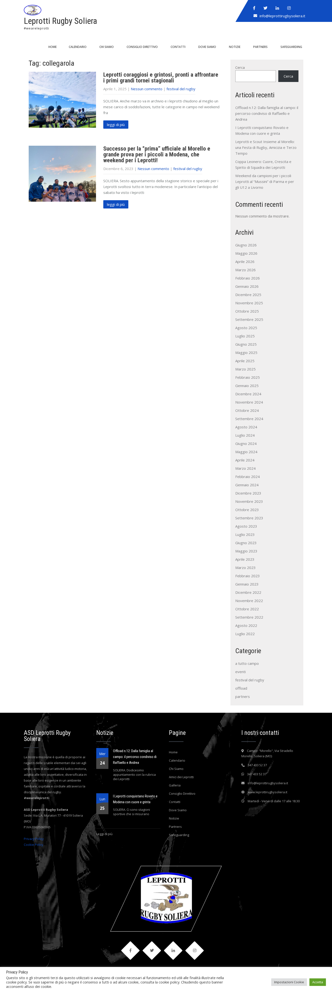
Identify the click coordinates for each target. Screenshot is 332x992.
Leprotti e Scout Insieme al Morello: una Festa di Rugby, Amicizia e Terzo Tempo (266, 147)
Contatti (178, 47)
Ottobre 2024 (247, 410)
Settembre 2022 (249, 617)
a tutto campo (247, 663)
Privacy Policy (34, 839)
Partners (260, 47)
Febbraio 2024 (247, 476)
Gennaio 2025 (247, 385)
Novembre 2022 (249, 600)
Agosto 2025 (246, 327)
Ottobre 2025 (247, 311)
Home (52, 47)
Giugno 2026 (246, 245)
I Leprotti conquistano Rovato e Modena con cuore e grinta (135, 799)
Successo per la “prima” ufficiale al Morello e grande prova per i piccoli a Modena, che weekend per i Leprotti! (156, 154)
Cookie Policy (33, 844)
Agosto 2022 (246, 625)
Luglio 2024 (245, 435)
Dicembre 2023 (248, 493)
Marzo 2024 (245, 468)
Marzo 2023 (245, 567)
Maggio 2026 (246, 253)
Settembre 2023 (249, 517)
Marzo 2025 (245, 369)
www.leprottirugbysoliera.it (267, 792)
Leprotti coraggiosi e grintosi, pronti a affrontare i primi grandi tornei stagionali (160, 77)
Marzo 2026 (245, 269)
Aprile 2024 (244, 460)
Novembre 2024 (249, 402)
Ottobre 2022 (247, 608)
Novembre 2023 (249, 501)
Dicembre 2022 (248, 592)
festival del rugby (180, 88)
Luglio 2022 (245, 633)
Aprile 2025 (244, 360)
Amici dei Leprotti (181, 777)
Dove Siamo (207, 47)
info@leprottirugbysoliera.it (282, 15)
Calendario (78, 47)
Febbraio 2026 (247, 278)
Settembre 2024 (249, 418)
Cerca (240, 67)
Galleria (175, 785)
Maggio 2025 (246, 352)
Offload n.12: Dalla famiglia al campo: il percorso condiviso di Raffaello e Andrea (266, 113)
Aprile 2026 (244, 261)
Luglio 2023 (245, 534)
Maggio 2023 (246, 551)
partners (242, 696)
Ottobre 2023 (247, 509)
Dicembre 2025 (248, 294)
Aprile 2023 (244, 559)
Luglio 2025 (245, 336)
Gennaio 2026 (247, 286)
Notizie (234, 47)
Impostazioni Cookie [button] (289, 982)
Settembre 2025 (249, 319)
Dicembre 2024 (248, 393)
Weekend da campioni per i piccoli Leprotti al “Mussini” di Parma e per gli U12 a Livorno (264, 181)
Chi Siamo (106, 47)
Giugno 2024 (246, 443)
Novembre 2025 (249, 302)
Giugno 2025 (246, 344)
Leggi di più (104, 834)
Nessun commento (146, 88)
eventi (240, 671)
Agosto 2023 (246, 526)
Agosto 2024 (246, 426)
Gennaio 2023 (247, 584)
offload (241, 688)
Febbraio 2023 (247, 575)
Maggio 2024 (246, 451)
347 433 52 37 (257, 765)
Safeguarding (291, 47)
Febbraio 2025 (247, 377)
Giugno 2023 (246, 542)
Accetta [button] (317, 982)
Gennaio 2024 (247, 484)
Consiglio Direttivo (142, 47)
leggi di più (116, 124)
